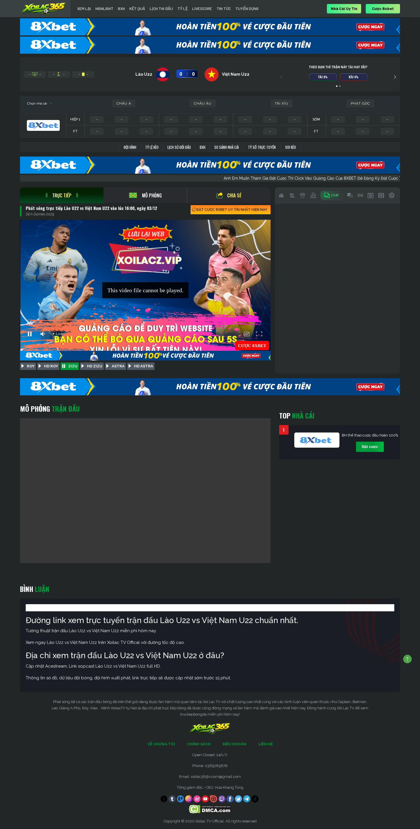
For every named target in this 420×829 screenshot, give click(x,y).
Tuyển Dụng (247, 8)
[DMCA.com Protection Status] (210, 809)
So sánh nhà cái (226, 147)
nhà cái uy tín (344, 8)
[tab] (61, 195)
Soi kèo (290, 147)
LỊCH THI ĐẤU (161, 8)
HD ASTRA (143, 366)
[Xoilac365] (43, 8)
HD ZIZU (94, 366)
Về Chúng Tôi (161, 744)
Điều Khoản (234, 744)
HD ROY (51, 366)
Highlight (104, 8)
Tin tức (224, 8)
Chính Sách (199, 744)
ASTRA (118, 366)
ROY (31, 366)
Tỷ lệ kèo (152, 147)
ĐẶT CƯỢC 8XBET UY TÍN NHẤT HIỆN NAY (231, 210)
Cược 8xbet (383, 8)
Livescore (202, 8)
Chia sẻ (234, 195)
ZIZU (72, 366)
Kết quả (137, 8)
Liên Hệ (265, 744)
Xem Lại (84, 8)
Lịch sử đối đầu (179, 147)
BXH (121, 8)
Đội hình (130, 147)
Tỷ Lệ (182, 8)
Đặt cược (370, 446)
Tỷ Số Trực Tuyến (262, 147)
